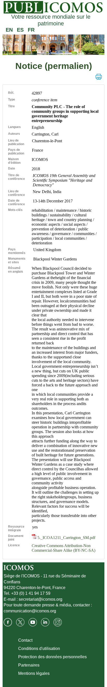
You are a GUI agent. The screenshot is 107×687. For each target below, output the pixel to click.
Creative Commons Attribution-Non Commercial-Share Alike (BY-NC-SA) (63, 548)
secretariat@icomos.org (40, 599)
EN (9, 30)
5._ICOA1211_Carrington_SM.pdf (65, 537)
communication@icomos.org (30, 611)
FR (31, 30)
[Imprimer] (98, 76)
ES (20, 30)
